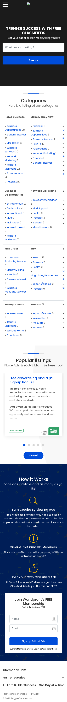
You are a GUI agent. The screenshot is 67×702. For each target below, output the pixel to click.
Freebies (12, 182)
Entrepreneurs (15, 173)
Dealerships (13, 208)
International (14, 213)
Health (36, 213)
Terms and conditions (15, 693)
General (37, 222)
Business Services (43, 139)
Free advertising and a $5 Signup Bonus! (31, 380)
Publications (40, 148)
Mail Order (13, 143)
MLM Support (40, 208)
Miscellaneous (41, 227)
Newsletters (40, 318)
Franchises (13, 335)
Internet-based (16, 227)
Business (38, 262)
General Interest (16, 134)
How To (37, 144)
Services (38, 327)
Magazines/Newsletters (44, 275)
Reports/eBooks (42, 284)
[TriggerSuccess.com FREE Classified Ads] (33, 3)
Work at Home (15, 330)
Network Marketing (44, 153)
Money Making (15, 270)
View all (33, 455)
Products (38, 323)
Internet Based (15, 313)
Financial (38, 126)
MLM (9, 217)
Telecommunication (45, 200)
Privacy (35, 693)
